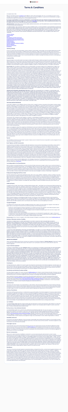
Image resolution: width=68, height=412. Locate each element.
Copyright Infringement (11, 42)
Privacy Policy (18, 161)
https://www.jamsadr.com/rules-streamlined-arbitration (24, 277)
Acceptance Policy (10, 35)
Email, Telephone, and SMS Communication (14, 37)
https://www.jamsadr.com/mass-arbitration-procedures (30, 279)
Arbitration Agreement (10, 44)
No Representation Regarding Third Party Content (15, 39)
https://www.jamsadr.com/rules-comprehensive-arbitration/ (32, 278)
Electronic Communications (11, 45)
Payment (8, 36)
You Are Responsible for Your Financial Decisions (15, 38)
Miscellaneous (9, 46)
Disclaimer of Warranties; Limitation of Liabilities (15, 43)
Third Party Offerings (10, 34)
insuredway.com (22, 15)
